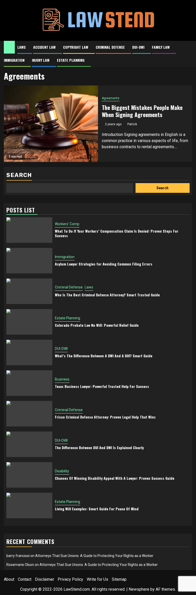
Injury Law (41, 60)
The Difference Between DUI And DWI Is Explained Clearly (99, 447)
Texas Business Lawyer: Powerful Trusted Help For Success (102, 386)
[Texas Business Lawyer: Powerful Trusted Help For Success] (29, 383)
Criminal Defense (110, 47)
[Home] (9, 46)
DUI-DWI (138, 47)
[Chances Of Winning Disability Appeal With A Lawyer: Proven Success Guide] (29, 475)
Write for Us (97, 579)
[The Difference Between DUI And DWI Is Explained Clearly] (29, 444)
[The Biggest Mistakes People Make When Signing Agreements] (51, 123)
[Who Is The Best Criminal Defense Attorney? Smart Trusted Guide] (29, 291)
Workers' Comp (67, 224)
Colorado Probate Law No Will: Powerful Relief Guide (97, 325)
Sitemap (119, 579)
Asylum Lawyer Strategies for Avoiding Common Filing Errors (103, 264)
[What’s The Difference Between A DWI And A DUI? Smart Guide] (29, 352)
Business (62, 379)
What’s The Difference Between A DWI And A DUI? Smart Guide (103, 355)
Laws (21, 47)
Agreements (110, 98)
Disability (62, 471)
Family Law (161, 47)
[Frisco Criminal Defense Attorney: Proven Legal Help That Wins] (29, 413)
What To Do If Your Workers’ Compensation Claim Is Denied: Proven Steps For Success (116, 233)
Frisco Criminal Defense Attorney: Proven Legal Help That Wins (105, 417)
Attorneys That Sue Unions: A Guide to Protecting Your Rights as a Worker (94, 556)
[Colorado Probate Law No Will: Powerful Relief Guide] (29, 322)
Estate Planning (70, 60)
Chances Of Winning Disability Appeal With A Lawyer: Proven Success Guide (114, 478)
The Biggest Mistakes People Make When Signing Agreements (142, 111)
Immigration (14, 60)
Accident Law (44, 47)
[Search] (188, 47)
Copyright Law (75, 47)
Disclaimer (44, 579)
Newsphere (139, 589)
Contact (24, 579)
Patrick (132, 124)
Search (19, 175)
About (9, 579)
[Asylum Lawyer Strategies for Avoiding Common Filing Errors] (29, 260)
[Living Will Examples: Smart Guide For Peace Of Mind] (29, 505)
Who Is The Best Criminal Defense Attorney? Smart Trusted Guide (107, 294)
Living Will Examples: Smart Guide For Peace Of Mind (97, 508)
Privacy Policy (70, 579)
